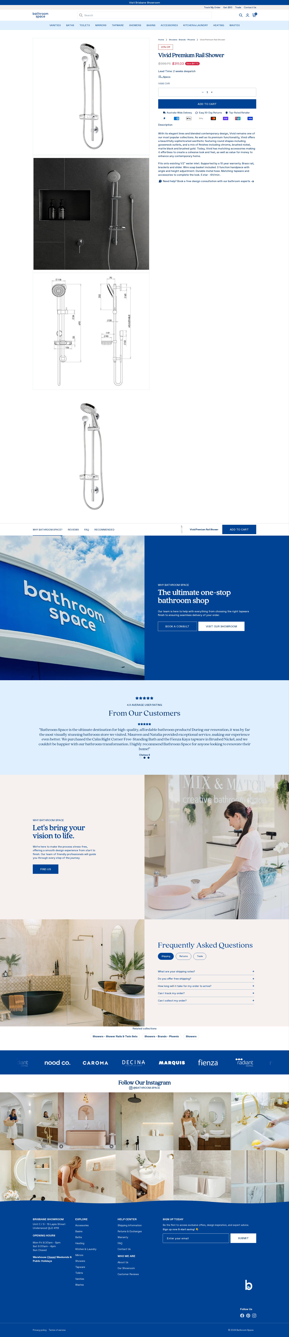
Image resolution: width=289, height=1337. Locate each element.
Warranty (123, 1237)
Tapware (118, 25)
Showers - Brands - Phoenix (182, 39)
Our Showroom (126, 1268)
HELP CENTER (127, 1219)
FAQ (120, 1243)
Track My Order (212, 7)
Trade (238, 7)
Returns (183, 956)
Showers (135, 25)
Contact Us (250, 7)
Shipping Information (130, 1225)
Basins (151, 25)
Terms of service (57, 1330)
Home (161, 39)
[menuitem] (55, 25)
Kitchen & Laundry (195, 25)
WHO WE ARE (126, 1256)
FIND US (45, 869)
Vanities (55, 25)
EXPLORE (81, 1219)
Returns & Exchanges (130, 1231)
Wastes (234, 25)
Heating (218, 25)
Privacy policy (40, 1330)
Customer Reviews (128, 1274)
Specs (166, 77)
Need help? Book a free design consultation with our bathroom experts (207, 181)
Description (165, 125)
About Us (123, 1262)
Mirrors (100, 25)
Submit (243, 1238)
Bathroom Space (245, 1330)
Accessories (169, 25)
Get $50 (227, 7)
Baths (70, 25)
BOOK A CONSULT (177, 626)
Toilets (84, 25)
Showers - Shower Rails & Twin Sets (115, 1036)
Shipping (165, 956)
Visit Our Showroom (221, 626)
